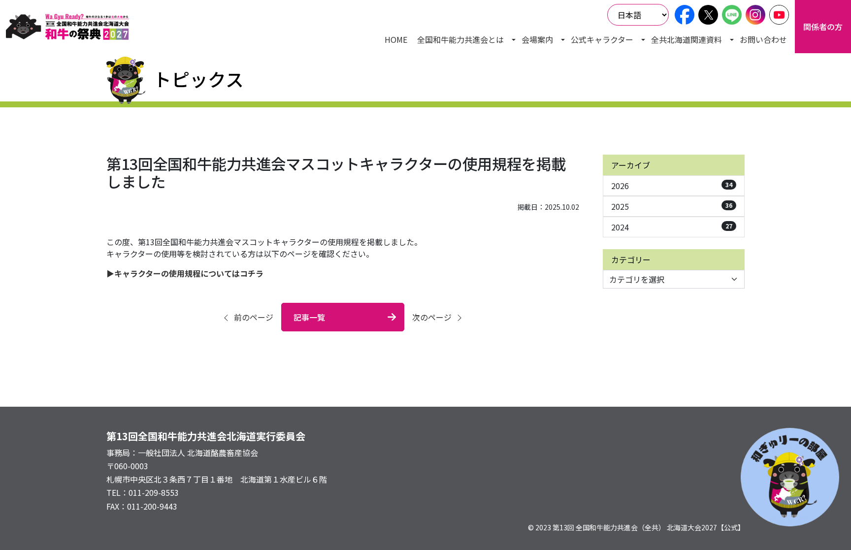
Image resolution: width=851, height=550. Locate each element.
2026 (671, 186)
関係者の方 (823, 26)
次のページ (432, 317)
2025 (671, 206)
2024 (671, 227)
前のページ (253, 317)
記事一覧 (309, 317)
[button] (464, 39)
